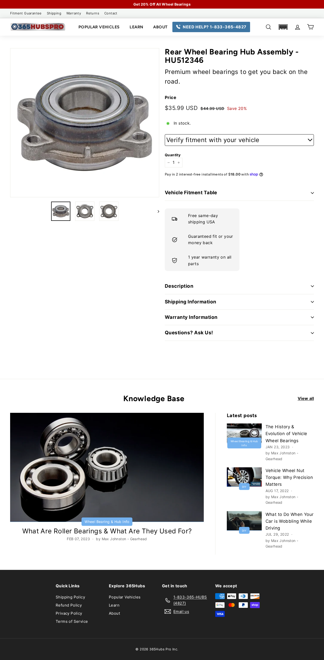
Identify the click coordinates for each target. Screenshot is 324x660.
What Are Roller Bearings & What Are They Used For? (107, 531)
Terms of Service (72, 621)
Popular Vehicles (98, 27)
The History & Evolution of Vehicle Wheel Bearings (286, 433)
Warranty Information (191, 317)
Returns (92, 13)
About (160, 27)
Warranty (73, 13)
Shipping (54, 13)
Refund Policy (69, 605)
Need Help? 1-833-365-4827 (214, 26)
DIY (244, 486)
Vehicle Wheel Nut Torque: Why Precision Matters (289, 477)
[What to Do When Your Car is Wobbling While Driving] (244, 521)
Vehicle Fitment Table (191, 193)
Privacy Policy (69, 613)
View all (306, 398)
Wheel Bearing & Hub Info (107, 521)
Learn (136, 27)
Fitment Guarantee (26, 13)
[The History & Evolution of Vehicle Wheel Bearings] (244, 433)
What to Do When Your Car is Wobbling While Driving (290, 521)
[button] (283, 27)
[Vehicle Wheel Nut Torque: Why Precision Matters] (244, 477)
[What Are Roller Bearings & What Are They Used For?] (107, 467)
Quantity (172, 155)
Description (179, 286)
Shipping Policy (70, 597)
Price (170, 97)
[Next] (156, 211)
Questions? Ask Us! (189, 333)
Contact (110, 13)
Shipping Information (190, 302)
